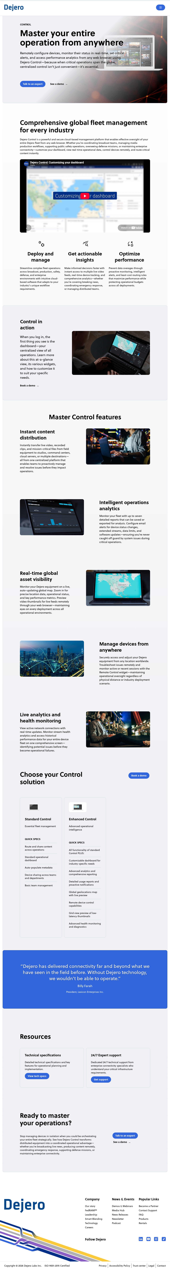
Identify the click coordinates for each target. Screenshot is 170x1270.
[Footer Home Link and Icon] (24, 1206)
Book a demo (27, 385)
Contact (161, 1265)
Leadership (91, 1214)
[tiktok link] (164, 1239)
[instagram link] (156, 1239)
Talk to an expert (32, 84)
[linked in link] (141, 1239)
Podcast (116, 1223)
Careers (89, 1227)
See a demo (57, 84)
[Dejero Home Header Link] (44, 8)
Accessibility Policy (119, 1265)
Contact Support (148, 1210)
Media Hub (118, 1210)
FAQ (141, 1214)
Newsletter (118, 1219)
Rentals (143, 1223)
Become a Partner (148, 1206)
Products (143, 1219)
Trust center (139, 1265)
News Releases (120, 1214)
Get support (101, 1079)
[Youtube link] (148, 1239)
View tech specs (37, 1076)
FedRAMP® (91, 1210)
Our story (90, 1206)
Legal (151, 1265)
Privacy (103, 1265)
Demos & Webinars (122, 1206)
